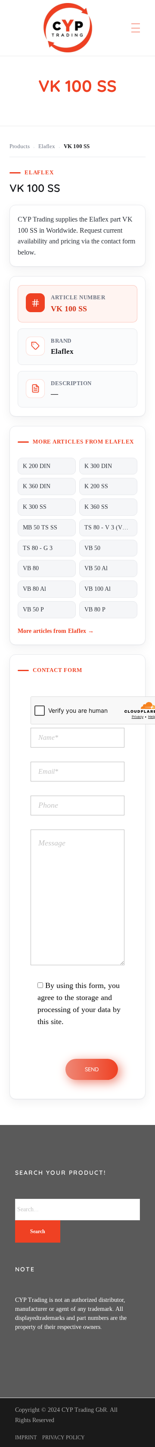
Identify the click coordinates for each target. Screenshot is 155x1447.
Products (19, 146)
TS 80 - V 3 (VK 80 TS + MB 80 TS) (110, 527)
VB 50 (92, 548)
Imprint (26, 1438)
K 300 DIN (98, 466)
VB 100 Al (97, 589)
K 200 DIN (36, 466)
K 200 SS (96, 486)
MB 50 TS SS (40, 527)
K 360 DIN (36, 486)
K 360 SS (96, 507)
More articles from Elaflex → (56, 630)
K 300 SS (34, 507)
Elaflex (46, 146)
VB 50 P (33, 609)
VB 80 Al (34, 589)
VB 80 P (94, 609)
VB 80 (31, 568)
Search (37, 1231)
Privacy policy (63, 1438)
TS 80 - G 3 (38, 548)
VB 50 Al (96, 568)
